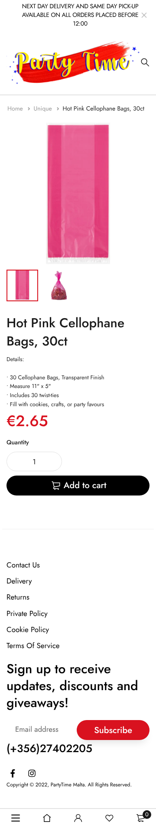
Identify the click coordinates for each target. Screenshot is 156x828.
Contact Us (23, 565)
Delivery (19, 581)
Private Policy (27, 613)
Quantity (17, 442)
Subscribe (113, 730)
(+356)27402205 (49, 748)
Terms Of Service (33, 646)
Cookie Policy (27, 629)
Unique (43, 108)
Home (16, 108)
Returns (17, 597)
